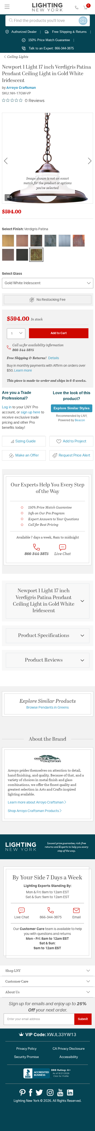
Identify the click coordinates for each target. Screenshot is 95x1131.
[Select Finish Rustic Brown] (8, 255)
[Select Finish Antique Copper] (22, 241)
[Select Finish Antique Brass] (8, 241)
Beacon (80, 420)
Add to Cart (59, 333)
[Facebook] (30, 1092)
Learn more (23, 370)
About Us (12, 991)
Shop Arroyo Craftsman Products (34, 811)
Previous (5, 161)
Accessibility (68, 1057)
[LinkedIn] (70, 1092)
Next (89, 161)
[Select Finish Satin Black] (22, 255)
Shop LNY (13, 970)
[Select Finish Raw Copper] (79, 241)
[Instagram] (50, 1092)
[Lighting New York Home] (47, 7)
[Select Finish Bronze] (36, 241)
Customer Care (16, 981)
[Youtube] (60, 1092)
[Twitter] (39, 1092)
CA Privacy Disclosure (69, 1048)
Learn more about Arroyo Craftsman (36, 802)
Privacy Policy (26, 1048)
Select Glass (12, 273)
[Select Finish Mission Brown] (50, 241)
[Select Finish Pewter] (64, 241)
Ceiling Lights (17, 56)
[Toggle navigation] (7, 7)
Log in (6, 407)
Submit (83, 1019)
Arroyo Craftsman (21, 88)
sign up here (30, 412)
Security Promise (26, 1057)
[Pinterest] (22, 1092)
